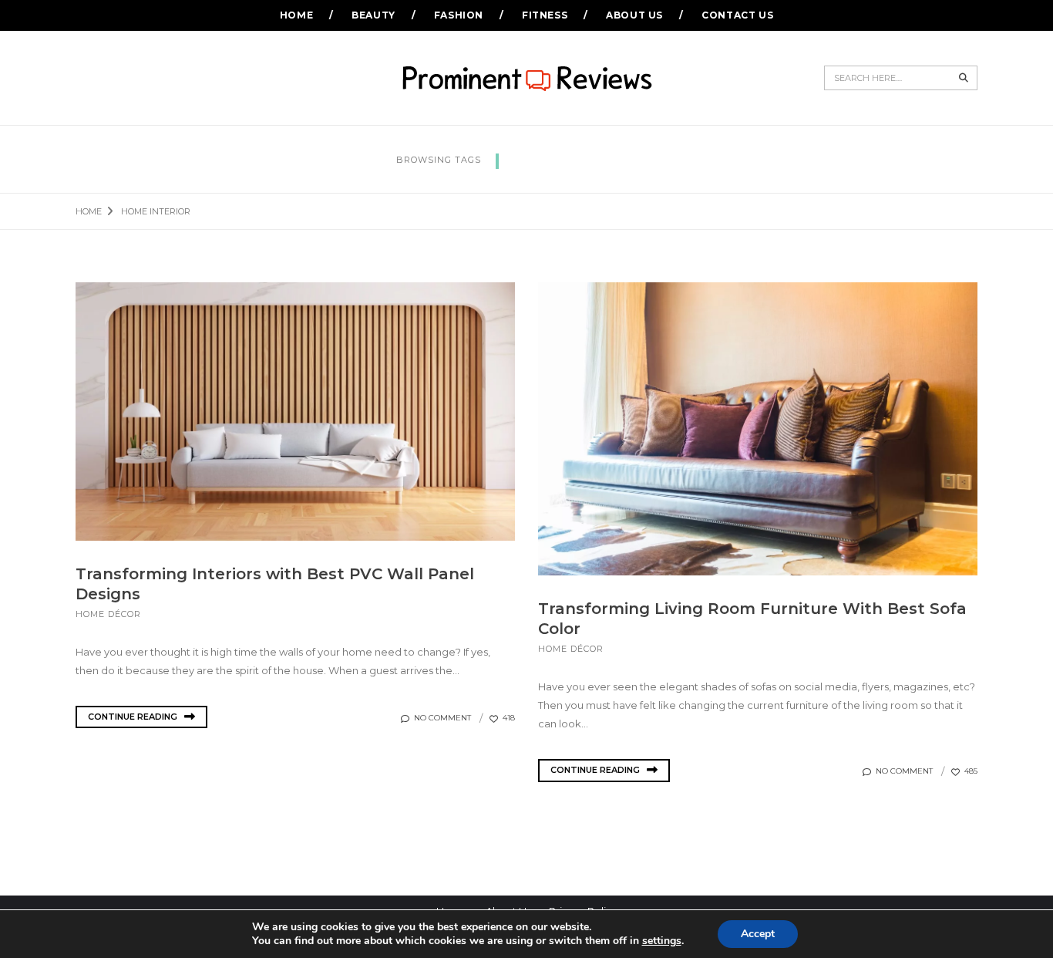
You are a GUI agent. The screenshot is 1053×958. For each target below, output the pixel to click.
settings (661, 941)
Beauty (373, 15)
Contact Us (737, 15)
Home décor (108, 614)
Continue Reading (134, 716)
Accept (758, 933)
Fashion (458, 15)
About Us (634, 15)
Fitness (544, 15)
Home (296, 15)
